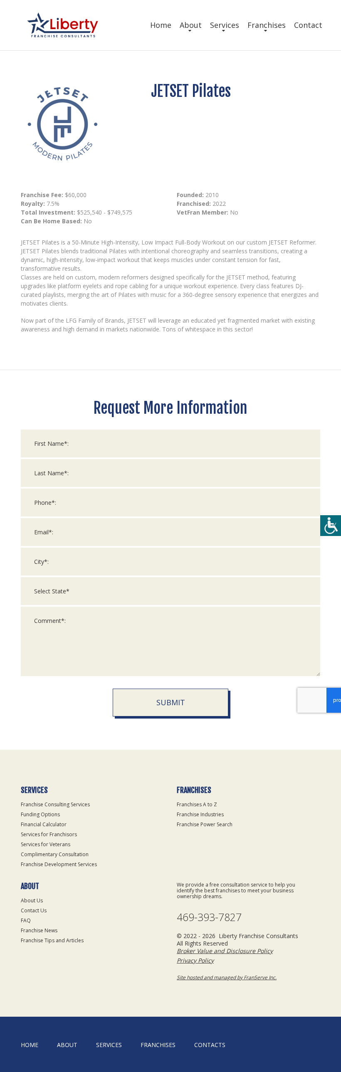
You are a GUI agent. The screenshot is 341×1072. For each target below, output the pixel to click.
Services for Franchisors (49, 834)
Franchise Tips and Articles (52, 940)
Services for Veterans (45, 844)
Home (160, 25)
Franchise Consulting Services (55, 804)
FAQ (26, 920)
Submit (170, 702)
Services (224, 25)
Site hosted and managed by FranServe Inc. (227, 977)
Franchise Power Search (204, 824)
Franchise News (39, 930)
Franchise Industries (200, 814)
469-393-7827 (209, 917)
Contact (308, 25)
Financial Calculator (44, 824)
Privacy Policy (195, 960)
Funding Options (40, 814)
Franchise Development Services (59, 864)
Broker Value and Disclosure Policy (225, 951)
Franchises (266, 25)
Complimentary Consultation (55, 854)
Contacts (209, 1045)
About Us (32, 900)
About (191, 25)
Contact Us (34, 910)
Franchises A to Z (197, 804)
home (29, 1045)
